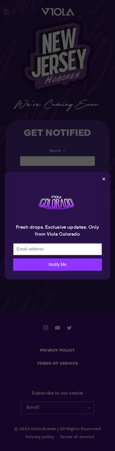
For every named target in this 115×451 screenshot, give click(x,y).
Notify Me (58, 264)
